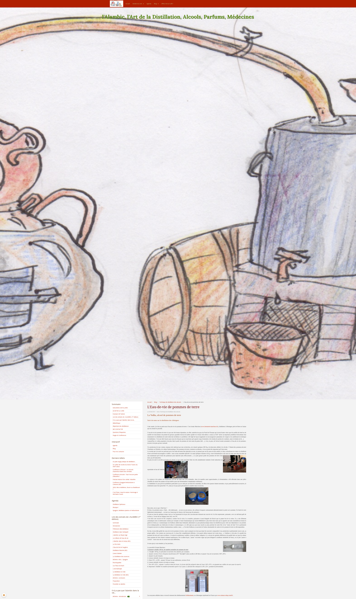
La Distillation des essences (121, 556)
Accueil (128, 4)
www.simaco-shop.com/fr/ (225, 595)
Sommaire (116, 523)
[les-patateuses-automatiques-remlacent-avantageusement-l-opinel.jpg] (176, 469)
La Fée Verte (116, 544)
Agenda (149, 4)
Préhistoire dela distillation (120, 529)
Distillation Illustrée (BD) (120, 550)
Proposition (116, 581)
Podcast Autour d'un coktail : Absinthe (124, 479)
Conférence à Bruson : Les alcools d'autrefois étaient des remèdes (123, 470)
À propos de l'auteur (119, 414)
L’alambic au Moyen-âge (120, 535)
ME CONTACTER (118, 429)
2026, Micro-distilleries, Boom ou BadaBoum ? (126, 488)
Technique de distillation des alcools (170, 402)
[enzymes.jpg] (196, 581)
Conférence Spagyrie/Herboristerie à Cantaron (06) (124, 483)
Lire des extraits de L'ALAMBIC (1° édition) (125, 417)
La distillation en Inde (119, 572)
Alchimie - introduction (121, 596)
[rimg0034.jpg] (196, 496)
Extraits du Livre (137, 4)
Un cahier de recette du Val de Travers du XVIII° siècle (125, 465)
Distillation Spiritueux (119, 504)
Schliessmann (189, 595)
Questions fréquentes (119, 432)
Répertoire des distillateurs (121, 426)
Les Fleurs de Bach (118, 566)
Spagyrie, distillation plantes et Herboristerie (126, 510)
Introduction (116, 526)
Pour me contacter (118, 451)
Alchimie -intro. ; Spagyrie (120, 559)
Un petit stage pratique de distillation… (124, 461)
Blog (155, 4)
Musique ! (115, 507)
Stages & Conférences (119, 435)
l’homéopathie (117, 562)
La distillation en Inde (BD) (121, 575)
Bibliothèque (116, 423)
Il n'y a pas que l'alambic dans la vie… (124, 420)
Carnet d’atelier (117, 553)
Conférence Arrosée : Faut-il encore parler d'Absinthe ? (125, 475)
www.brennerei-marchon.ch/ (209, 426)
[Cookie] (4, 595)
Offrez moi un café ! (167, 4)
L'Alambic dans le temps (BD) (121, 541)
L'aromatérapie (117, 569)
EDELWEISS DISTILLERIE (120, 408)
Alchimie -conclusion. (119, 578)
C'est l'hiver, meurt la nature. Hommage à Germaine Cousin (125, 493)
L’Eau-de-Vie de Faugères (120, 547)
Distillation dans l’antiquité (120, 532)
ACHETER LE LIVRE (118, 411)
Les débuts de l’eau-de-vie (120, 538)
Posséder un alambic (119, 584)
